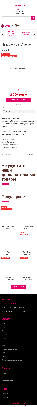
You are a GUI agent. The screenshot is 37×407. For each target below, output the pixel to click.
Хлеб (3, 353)
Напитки (4, 334)
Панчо (9, 252)
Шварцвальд (27, 277)
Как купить (5, 373)
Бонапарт (9, 277)
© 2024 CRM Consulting (18, 403)
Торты (4, 323)
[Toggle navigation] (34, 25)
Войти (9, 406)
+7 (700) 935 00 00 (18, 5)
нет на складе (18, 100)
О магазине (5, 393)
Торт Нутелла (27, 252)
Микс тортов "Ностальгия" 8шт (12, 227)
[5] (22, 90)
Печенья (4, 338)
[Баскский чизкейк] (27, 215)
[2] (16, 90)
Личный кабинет (7, 380)
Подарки (4, 345)
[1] (15, 90)
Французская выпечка (26, 33)
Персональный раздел (9, 303)
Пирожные (5, 342)
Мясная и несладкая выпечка (11, 33)
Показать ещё (18, 287)
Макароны (5, 331)
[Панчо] (9, 241)
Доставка (5, 377)
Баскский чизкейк (28, 227)
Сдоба (4, 356)
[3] (18, 90)
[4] (20, 90)
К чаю (4, 327)
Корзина (27, 406)
